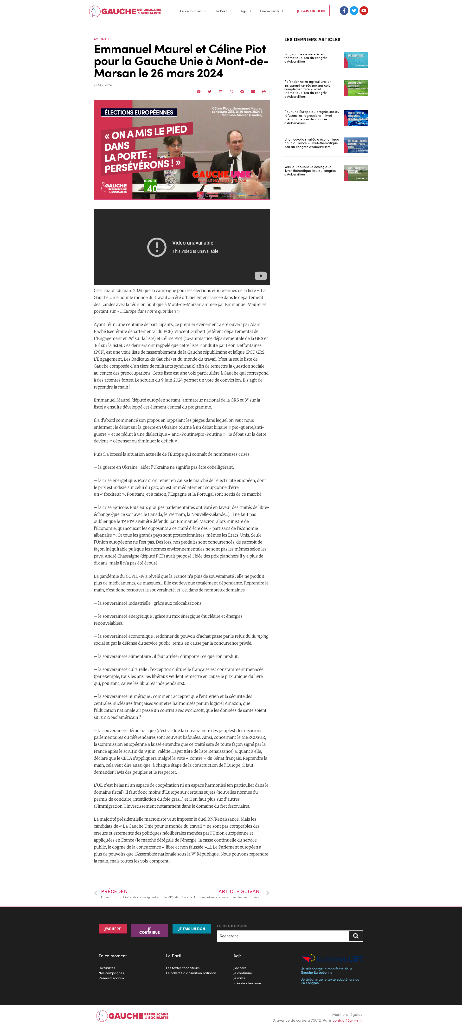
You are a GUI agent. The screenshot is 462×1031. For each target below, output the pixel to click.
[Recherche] (356, 936)
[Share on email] (253, 91)
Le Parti (221, 10)
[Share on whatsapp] (231, 91)
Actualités (102, 39)
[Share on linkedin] (220, 91)
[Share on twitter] (209, 91)
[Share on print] (263, 91)
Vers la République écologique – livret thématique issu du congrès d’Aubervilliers (310, 170)
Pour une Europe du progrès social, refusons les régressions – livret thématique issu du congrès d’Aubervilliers (311, 117)
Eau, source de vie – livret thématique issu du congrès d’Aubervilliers (305, 58)
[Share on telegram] (242, 91)
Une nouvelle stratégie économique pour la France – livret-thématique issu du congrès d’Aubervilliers (311, 143)
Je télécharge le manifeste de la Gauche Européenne (326, 971)
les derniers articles (312, 39)
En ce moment (191, 10)
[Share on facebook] (198, 91)
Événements (269, 10)
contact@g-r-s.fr (347, 1020)
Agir (243, 10)
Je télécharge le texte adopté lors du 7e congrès (330, 981)
